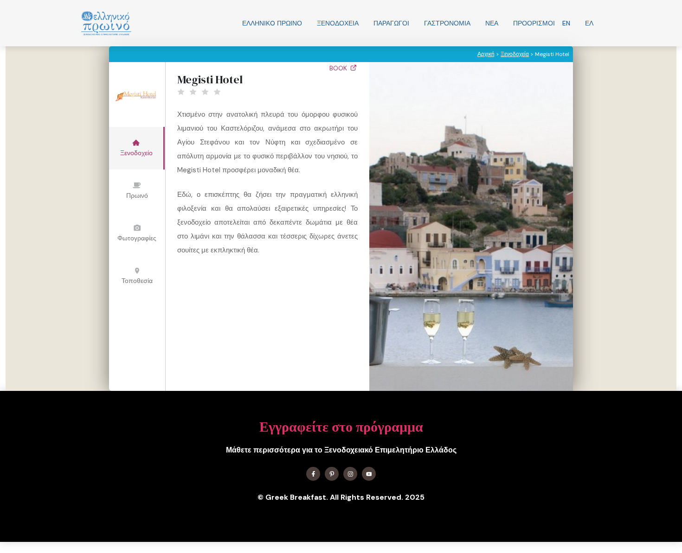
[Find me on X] (332, 474)
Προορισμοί (534, 23)
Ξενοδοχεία (338, 23)
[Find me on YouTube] (369, 474)
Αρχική (486, 54)
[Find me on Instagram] (350, 474)
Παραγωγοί (391, 23)
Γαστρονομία (447, 23)
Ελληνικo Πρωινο (272, 23)
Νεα (491, 23)
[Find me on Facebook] (313, 474)
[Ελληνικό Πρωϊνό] (106, 23)
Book (339, 68)
